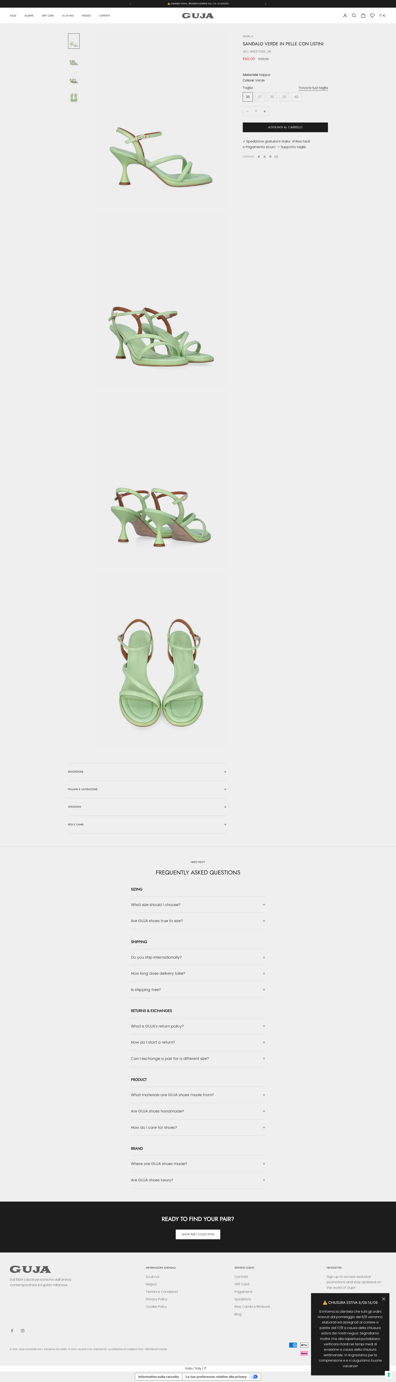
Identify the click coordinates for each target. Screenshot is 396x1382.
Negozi (151, 1284)
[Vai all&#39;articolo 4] (74, 96)
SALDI (13, 15)
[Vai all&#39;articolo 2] (74, 59)
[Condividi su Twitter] (264, 156)
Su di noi (152, 1276)
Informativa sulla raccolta (158, 1377)
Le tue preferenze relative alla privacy (216, 1377)
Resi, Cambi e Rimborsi (252, 1306)
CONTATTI (104, 15)
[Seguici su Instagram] (23, 1331)
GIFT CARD (48, 15)
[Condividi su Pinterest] (270, 156)
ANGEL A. (248, 36)
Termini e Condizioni (162, 1291)
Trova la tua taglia (313, 88)
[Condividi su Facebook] (258, 156)
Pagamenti (243, 1291)
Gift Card (242, 1284)
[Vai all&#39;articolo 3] (74, 78)
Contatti (241, 1276)
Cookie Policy (156, 1306)
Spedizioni (243, 1299)
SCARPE (29, 15)
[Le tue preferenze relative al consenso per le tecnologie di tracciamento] (389, 1375)
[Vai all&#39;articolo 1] (74, 41)
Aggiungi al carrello (285, 127)
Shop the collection (198, 1234)
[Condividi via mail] (276, 156)
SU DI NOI (68, 15)
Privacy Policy (156, 1299)
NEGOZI (86, 15)
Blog (238, 1314)
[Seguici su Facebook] (12, 1331)
